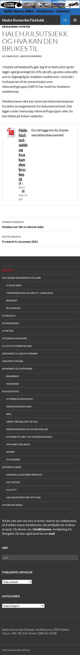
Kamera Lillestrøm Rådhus (24, 474)
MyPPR (10, 451)
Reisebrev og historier (17, 368)
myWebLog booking (19, 398)
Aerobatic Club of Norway (20, 353)
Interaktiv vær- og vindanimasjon (29, 436)
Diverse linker (11, 467)
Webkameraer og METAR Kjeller (27, 429)
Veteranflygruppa (14, 338)
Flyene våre (14, 285)
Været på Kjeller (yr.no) (22, 421)
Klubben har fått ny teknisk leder (23, 224)
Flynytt (11, 489)
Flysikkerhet (10, 323)
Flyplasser (13, 459)
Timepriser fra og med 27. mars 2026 (29, 292)
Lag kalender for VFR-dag (23, 497)
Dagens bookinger (18, 406)
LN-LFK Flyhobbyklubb (17, 345)
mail (52, 533)
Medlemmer (10, 26)
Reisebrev (12, 376)
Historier (12, 383)
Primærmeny (75, 20)
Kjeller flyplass (12, 361)
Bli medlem (13, 308)
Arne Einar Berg (31, 56)
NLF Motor (13, 482)
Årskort (11, 300)
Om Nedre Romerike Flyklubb (21, 277)
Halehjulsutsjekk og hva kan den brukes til (23, 155)
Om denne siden (12, 504)
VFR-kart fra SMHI (18, 444)
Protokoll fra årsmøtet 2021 (20, 239)
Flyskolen (9, 315)
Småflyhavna (42, 529)
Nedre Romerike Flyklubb (23, 20)
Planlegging (10, 391)
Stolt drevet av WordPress (16, 650)
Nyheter (24, 26)
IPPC (8, 414)
